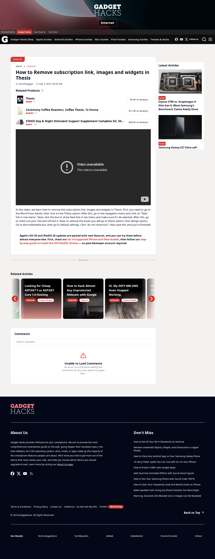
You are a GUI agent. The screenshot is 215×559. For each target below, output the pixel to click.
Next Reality (40, 32)
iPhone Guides (83, 39)
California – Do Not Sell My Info (80, 506)
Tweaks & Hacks (159, 39)
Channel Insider (169, 535)
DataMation (137, 535)
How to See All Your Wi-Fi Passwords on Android (159, 441)
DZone (198, 535)
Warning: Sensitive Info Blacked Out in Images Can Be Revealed (167, 495)
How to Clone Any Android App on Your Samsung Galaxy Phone (167, 456)
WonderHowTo (8, 32)
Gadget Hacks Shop (22, 39)
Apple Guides (44, 39)
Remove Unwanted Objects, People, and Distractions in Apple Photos (166, 449)
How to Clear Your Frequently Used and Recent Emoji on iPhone (167, 484)
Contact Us (56, 506)
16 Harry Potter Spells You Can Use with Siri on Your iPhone (165, 461)
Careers (110, 506)
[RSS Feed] (31, 473)
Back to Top (192, 512)
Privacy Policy (41, 506)
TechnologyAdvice (47, 535)
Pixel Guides (118, 39)
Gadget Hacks (24, 32)
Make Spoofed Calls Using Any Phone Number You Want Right (166, 490)
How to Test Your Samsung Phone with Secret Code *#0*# (164, 478)
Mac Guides (101, 39)
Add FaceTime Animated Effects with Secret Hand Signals (164, 473)
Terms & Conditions (21, 506)
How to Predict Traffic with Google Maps (155, 467)
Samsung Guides (138, 39)
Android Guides (63, 39)
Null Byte (53, 32)
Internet (107, 23)
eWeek (109, 535)
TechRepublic (81, 535)
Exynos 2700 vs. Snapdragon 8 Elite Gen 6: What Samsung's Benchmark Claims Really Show (178, 105)
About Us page (65, 464)
